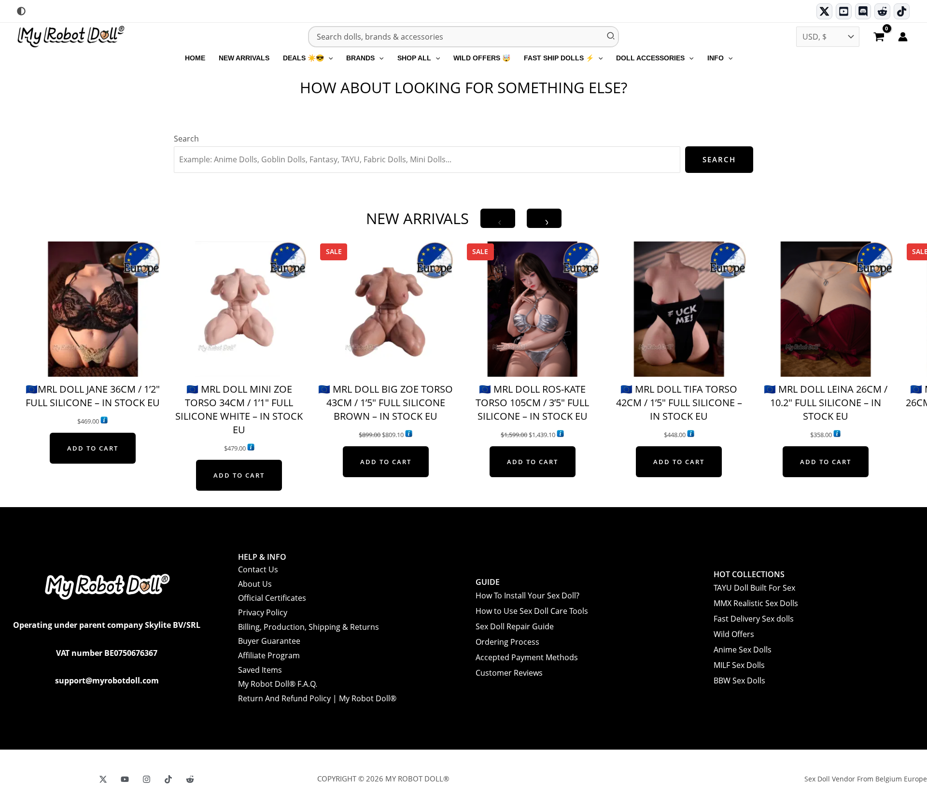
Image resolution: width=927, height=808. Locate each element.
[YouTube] (125, 779)
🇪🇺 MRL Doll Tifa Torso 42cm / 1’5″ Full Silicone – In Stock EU (679, 403)
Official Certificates (272, 598)
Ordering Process (507, 642)
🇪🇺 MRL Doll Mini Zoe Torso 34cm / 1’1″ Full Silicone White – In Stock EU (239, 409)
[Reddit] (882, 11)
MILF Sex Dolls (739, 665)
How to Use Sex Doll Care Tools (532, 611)
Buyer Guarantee (269, 641)
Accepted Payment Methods (527, 657)
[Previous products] (497, 218)
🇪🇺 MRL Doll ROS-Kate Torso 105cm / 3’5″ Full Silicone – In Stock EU (532, 403)
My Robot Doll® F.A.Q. (277, 684)
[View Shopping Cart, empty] (878, 37)
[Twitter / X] (824, 11)
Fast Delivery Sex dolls (754, 618)
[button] (328, 58)
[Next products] (544, 218)
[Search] (611, 36)
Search (186, 138)
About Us (255, 584)
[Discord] (863, 11)
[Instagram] (146, 779)
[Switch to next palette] (21, 11)
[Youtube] (844, 11)
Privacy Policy (262, 612)
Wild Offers (734, 634)
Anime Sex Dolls (743, 649)
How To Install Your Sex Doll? (527, 595)
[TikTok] (902, 11)
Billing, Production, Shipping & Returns (308, 627)
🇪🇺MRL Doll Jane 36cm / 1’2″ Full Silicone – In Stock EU (93, 396)
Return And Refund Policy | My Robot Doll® (317, 698)
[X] (103, 779)
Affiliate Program (269, 655)
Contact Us (258, 569)
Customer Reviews (509, 672)
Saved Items (260, 670)
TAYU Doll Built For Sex (754, 587)
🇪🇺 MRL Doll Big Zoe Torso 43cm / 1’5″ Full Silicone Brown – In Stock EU (385, 403)
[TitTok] (168, 779)
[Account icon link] (903, 37)
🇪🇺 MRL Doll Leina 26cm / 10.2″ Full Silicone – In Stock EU (825, 403)
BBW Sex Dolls (739, 680)
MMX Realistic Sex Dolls (756, 603)
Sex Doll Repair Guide (515, 626)
